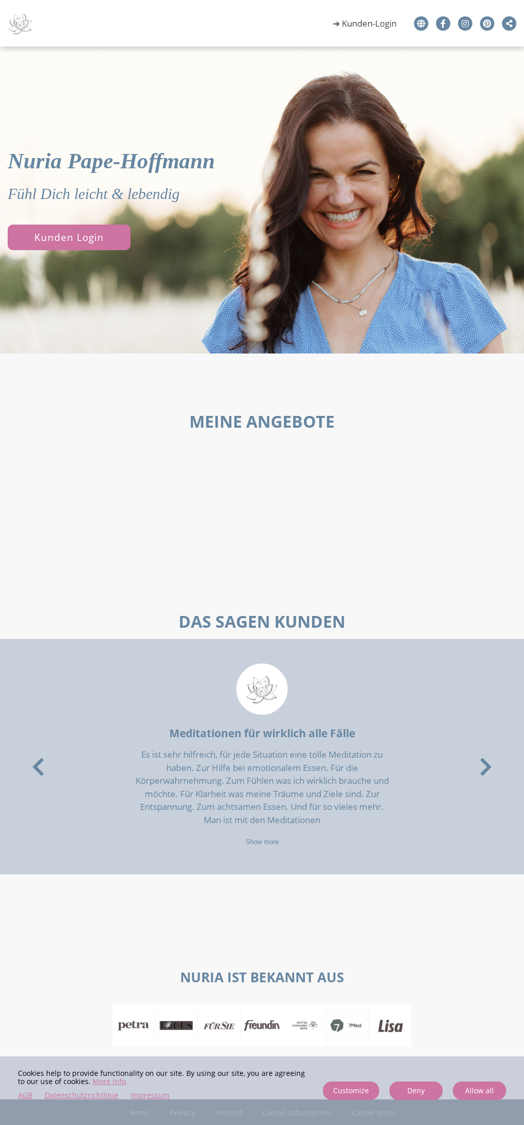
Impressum (149, 1095)
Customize (351, 1090)
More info (109, 1081)
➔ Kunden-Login (365, 23)
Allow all (479, 1090)
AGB (25, 1095)
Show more (262, 842)
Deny (416, 1090)
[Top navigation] (404, 28)
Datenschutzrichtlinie (81, 1095)
